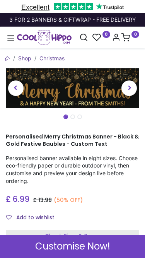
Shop (24, 58)
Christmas (52, 58)
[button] (16, 88)
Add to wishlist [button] (35, 217)
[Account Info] (116, 38)
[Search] (83, 38)
